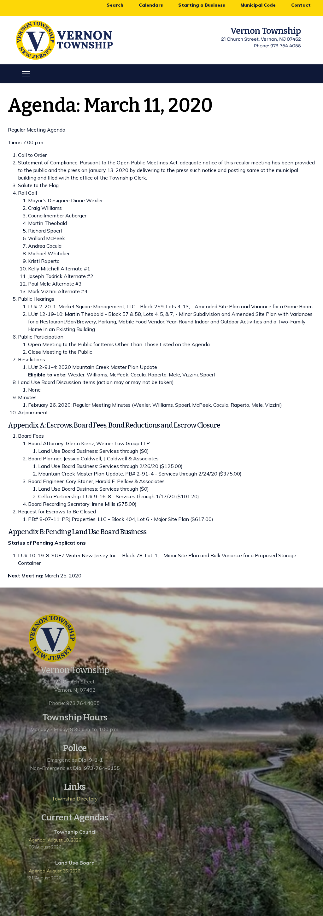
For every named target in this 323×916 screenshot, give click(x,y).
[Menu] (26, 73)
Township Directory (75, 798)
